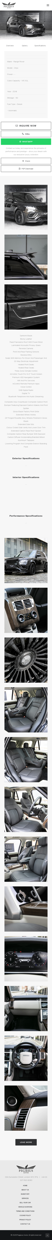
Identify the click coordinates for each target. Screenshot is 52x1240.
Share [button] (27, 161)
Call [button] (27, 134)
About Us (25, 1190)
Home (25, 1186)
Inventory (25, 1194)
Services (25, 1198)
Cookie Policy (25, 1215)
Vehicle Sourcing (25, 1207)
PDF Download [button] (27, 169)
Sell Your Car (25, 1203)
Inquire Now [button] (27, 125)
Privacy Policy (25, 1220)
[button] (48, 5)
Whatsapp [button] (27, 141)
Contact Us (25, 1224)
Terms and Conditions (25, 1211)
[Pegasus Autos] (9, 5)
